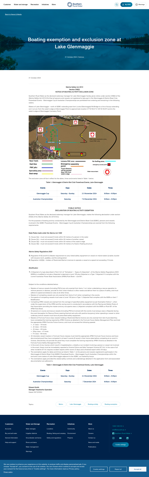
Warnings (140, 4)
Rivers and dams (31, 442)
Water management (32, 447)
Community (71, 429)
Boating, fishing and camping (56, 433)
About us (91, 429)
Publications (92, 447)
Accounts (8, 429)
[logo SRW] (76, 4)
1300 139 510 (117, 426)
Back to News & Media (13, 14)
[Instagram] (113, 438)
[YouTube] (120, 438)
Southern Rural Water (122, 433)
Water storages (31, 429)
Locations (50, 429)
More (54, 4)
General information (11, 438)
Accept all (137, 469)
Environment (72, 433)
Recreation (35, 4)
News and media (93, 442)
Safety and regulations (54, 438)
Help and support (10, 442)
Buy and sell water (11, 433)
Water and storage (21, 4)
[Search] (116, 5)
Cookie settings (99, 469)
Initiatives (45, 4)
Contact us (91, 438)
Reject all (118, 469)
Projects (70, 438)
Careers (90, 433)
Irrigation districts (31, 433)
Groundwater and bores (33, 438)
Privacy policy (8, 472)
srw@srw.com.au (118, 430)
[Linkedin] (127, 438)
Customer (7, 4)
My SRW (128, 4)
